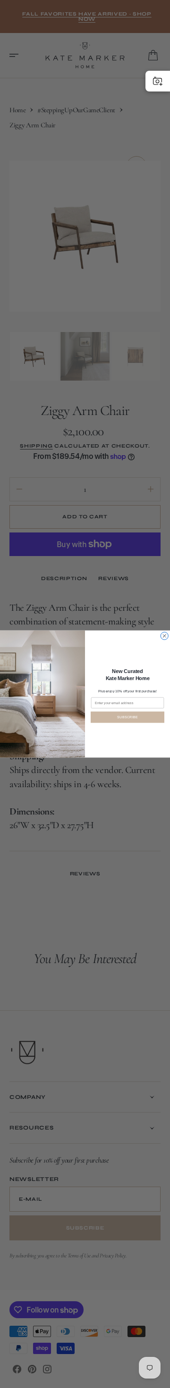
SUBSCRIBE (127, 717)
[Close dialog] (164, 636)
